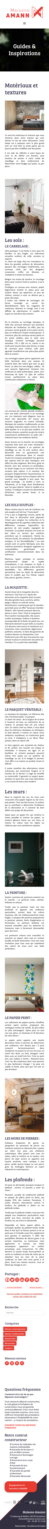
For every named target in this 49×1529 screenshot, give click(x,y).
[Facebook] (7, 1280)
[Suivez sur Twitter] (22, 1363)
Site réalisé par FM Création (36, 1526)
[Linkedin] (22, 1280)
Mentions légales (20, 1526)
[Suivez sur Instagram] (12, 1363)
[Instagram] (17, 1280)
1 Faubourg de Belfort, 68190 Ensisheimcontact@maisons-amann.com (27, 1517)
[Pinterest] (27, 1280)
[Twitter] (12, 1280)
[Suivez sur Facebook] (7, 1363)
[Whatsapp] (32, 1280)
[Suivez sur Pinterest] (17, 1363)
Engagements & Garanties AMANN (18, 1487)
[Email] (37, 1280)
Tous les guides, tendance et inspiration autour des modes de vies (25, 1295)
